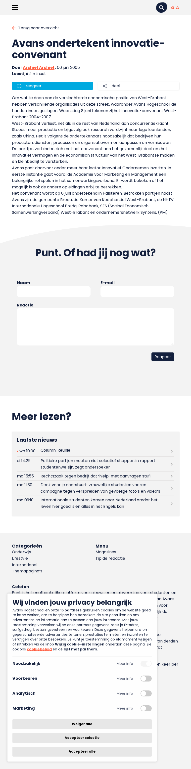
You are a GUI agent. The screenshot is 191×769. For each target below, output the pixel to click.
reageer (34, 86)
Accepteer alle (82, 751)
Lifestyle (20, 558)
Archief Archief (38, 67)
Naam (23, 283)
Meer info (125, 663)
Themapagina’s (27, 571)
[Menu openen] (15, 7)
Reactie (25, 305)
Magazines (106, 552)
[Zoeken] (161, 7)
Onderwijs (21, 552)
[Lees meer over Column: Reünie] (95, 451)
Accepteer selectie (82, 737)
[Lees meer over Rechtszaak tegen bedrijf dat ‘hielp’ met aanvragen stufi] (95, 476)
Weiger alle (82, 724)
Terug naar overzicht (38, 28)
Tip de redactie (110, 558)
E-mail (107, 283)
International (24, 565)
